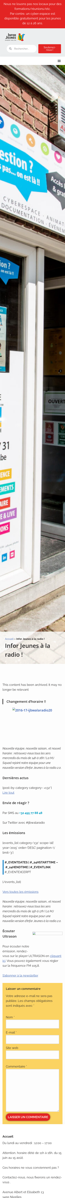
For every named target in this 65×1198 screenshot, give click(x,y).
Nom (10, 1017)
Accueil (9, 638)
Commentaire (16, 1066)
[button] (59, 60)
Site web (12, 1048)
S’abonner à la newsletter (20, 975)
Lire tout (8, 792)
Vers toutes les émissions (20, 892)
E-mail (11, 1032)
